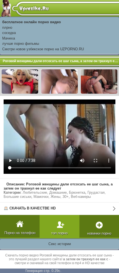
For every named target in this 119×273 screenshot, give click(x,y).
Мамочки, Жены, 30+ (51, 197)
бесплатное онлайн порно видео (31, 22)
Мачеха (8, 38)
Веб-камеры (81, 197)
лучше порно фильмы (20, 43)
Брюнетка (77, 192)
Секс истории (59, 244)
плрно (7, 27)
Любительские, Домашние (45, 192)
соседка (9, 33)
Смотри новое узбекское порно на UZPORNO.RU (43, 49)
